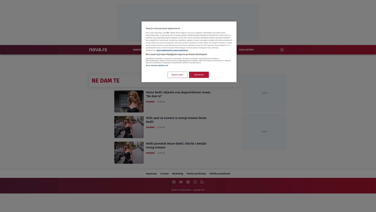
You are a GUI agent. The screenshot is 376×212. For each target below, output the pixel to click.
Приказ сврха (177, 75)
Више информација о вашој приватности (172, 50)
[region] (189, 51)
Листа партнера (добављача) (157, 65)
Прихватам (198, 75)
